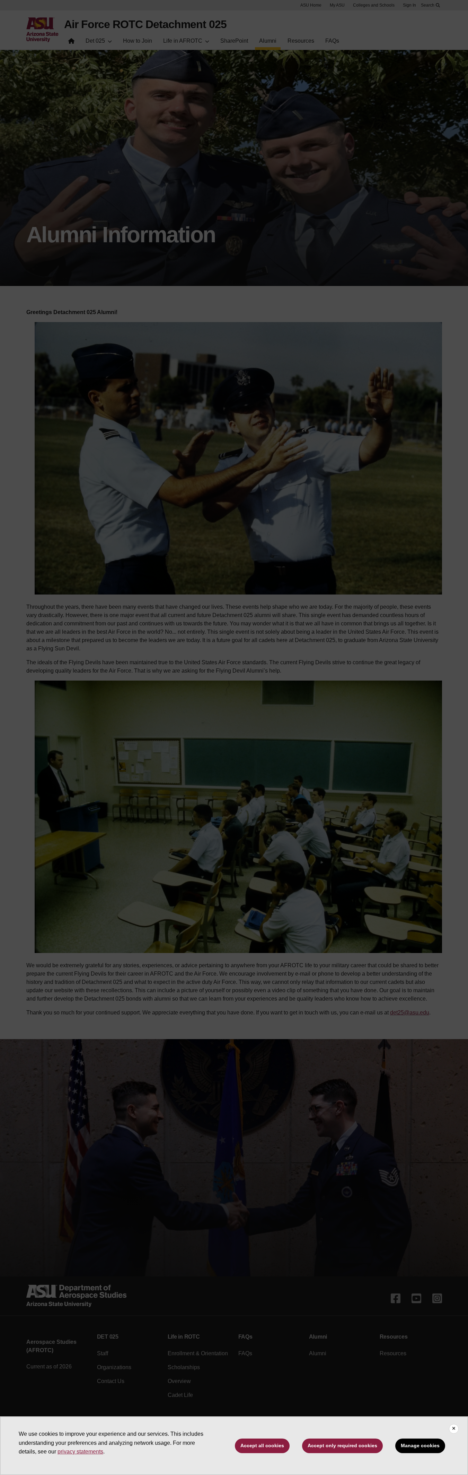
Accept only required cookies (342, 1445)
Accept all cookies (262, 1445)
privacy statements (80, 1452)
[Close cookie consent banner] (454, 1429)
